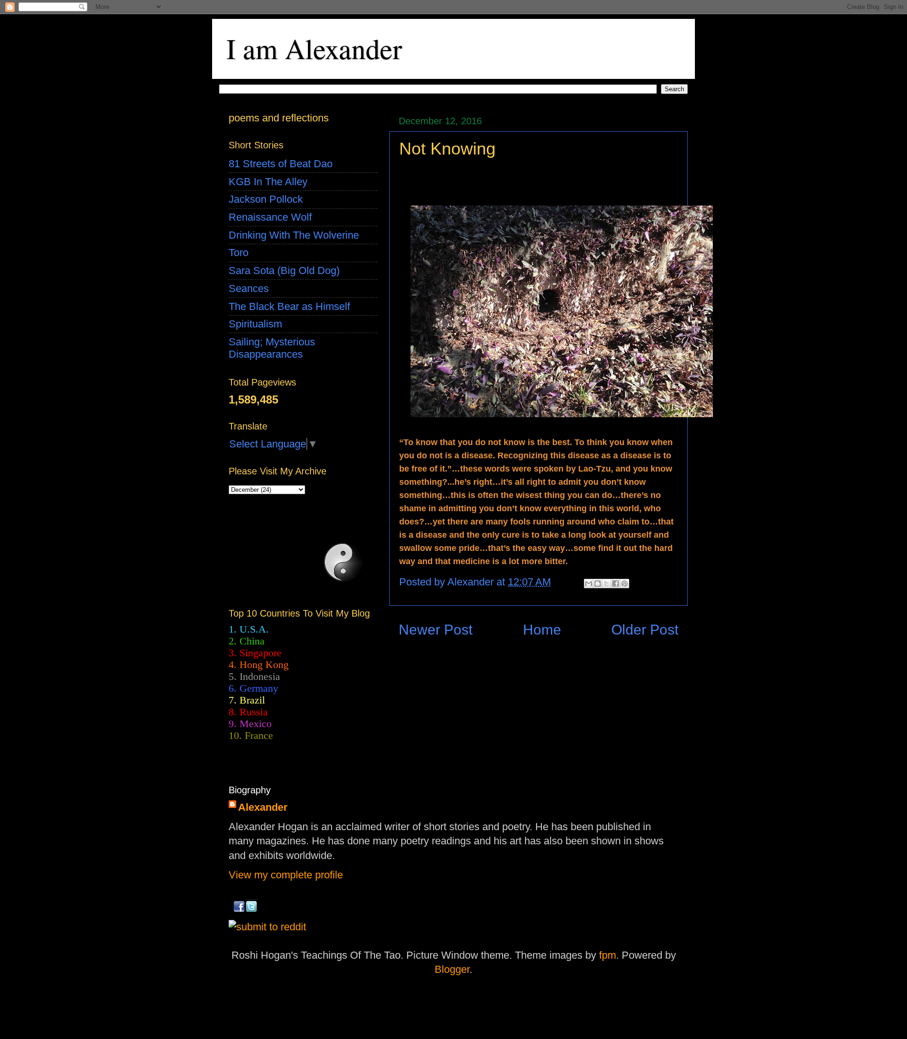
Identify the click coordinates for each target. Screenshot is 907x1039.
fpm (607, 955)
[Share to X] (606, 583)
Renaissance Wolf (270, 217)
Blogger (452, 969)
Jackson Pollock (266, 199)
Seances (249, 288)
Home (542, 629)
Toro (238, 252)
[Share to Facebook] (615, 583)
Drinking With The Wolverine (294, 235)
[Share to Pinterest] (624, 583)
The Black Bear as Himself (289, 306)
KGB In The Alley (268, 182)
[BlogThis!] (597, 583)
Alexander (263, 807)
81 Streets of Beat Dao (281, 164)
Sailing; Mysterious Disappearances (272, 348)
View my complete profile (286, 875)
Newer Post (435, 629)
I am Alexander (314, 48)
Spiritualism (255, 324)
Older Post (644, 629)
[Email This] (588, 583)
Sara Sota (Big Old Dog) (284, 270)
